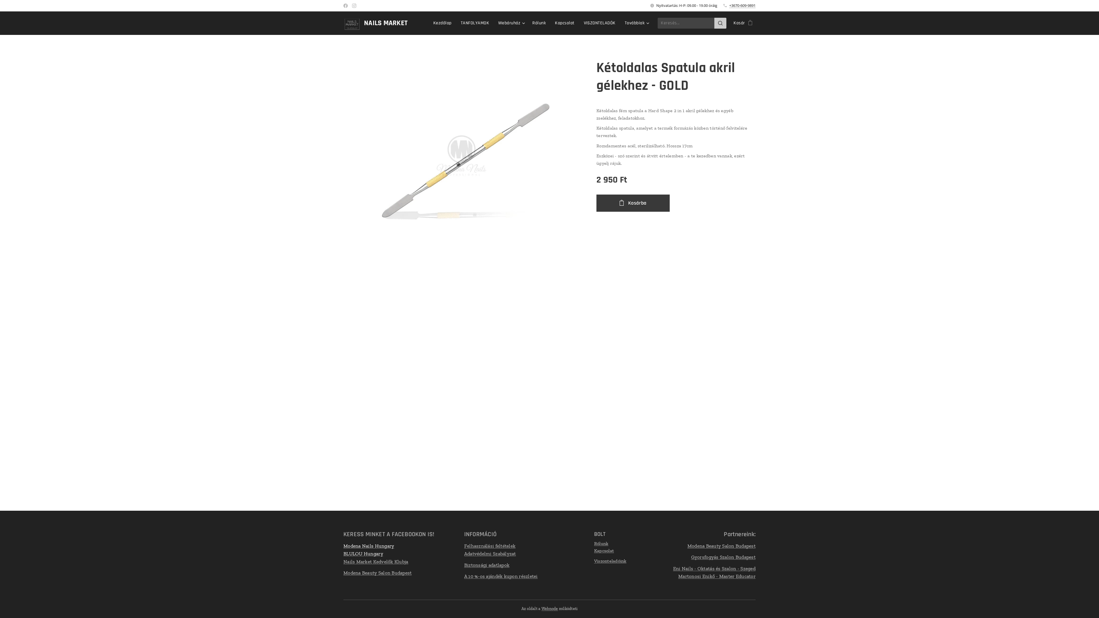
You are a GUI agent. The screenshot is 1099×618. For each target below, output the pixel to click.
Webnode (549, 608)
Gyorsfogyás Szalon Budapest (723, 557)
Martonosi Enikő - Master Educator (717, 576)
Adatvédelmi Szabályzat (490, 553)
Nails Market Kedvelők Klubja (375, 561)
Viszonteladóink (610, 561)
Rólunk (601, 543)
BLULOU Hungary (363, 553)
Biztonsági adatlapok (486, 565)
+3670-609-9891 (742, 5)
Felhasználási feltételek (489, 546)
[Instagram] (354, 6)
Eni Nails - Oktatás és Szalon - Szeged (714, 568)
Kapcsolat (604, 550)
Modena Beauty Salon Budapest (377, 573)
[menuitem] (444, 23)
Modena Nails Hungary (368, 546)
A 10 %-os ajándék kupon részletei (501, 576)
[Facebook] (345, 6)
